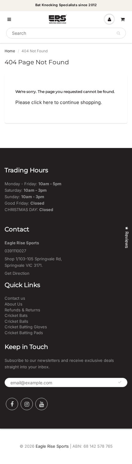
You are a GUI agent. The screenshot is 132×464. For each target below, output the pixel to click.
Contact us (15, 298)
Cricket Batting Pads (24, 332)
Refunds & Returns (22, 309)
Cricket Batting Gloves (26, 326)
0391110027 (15, 250)
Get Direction (17, 273)
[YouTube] (41, 404)
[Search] (118, 33)
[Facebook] (12, 404)
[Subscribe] (120, 382)
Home (10, 51)
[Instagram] (27, 404)
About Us (13, 304)
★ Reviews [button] (127, 237)
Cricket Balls (16, 321)
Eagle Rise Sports (52, 446)
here (48, 102)
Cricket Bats (16, 315)
